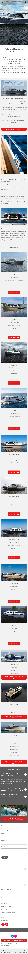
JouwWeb (7, 945)
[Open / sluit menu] (25, 2)
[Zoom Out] (25, 885)
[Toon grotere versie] (14, 656)
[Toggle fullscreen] (25, 868)
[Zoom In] (25, 883)
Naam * (3, 833)
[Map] (14, 877)
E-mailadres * (4, 840)
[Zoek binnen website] (2, 2)
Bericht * (3, 846)
